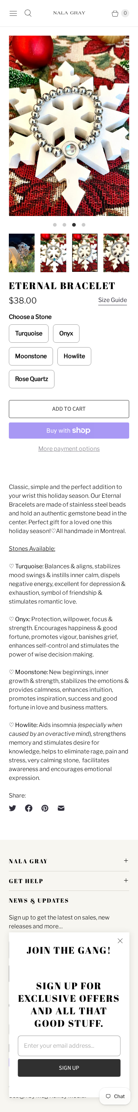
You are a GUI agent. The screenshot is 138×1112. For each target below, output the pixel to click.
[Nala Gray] (69, 13)
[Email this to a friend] (61, 808)
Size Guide (112, 299)
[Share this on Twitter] (15, 808)
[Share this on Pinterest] (45, 808)
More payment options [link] (69, 448)
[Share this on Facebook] (29, 808)
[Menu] (13, 13)
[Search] (28, 13)
